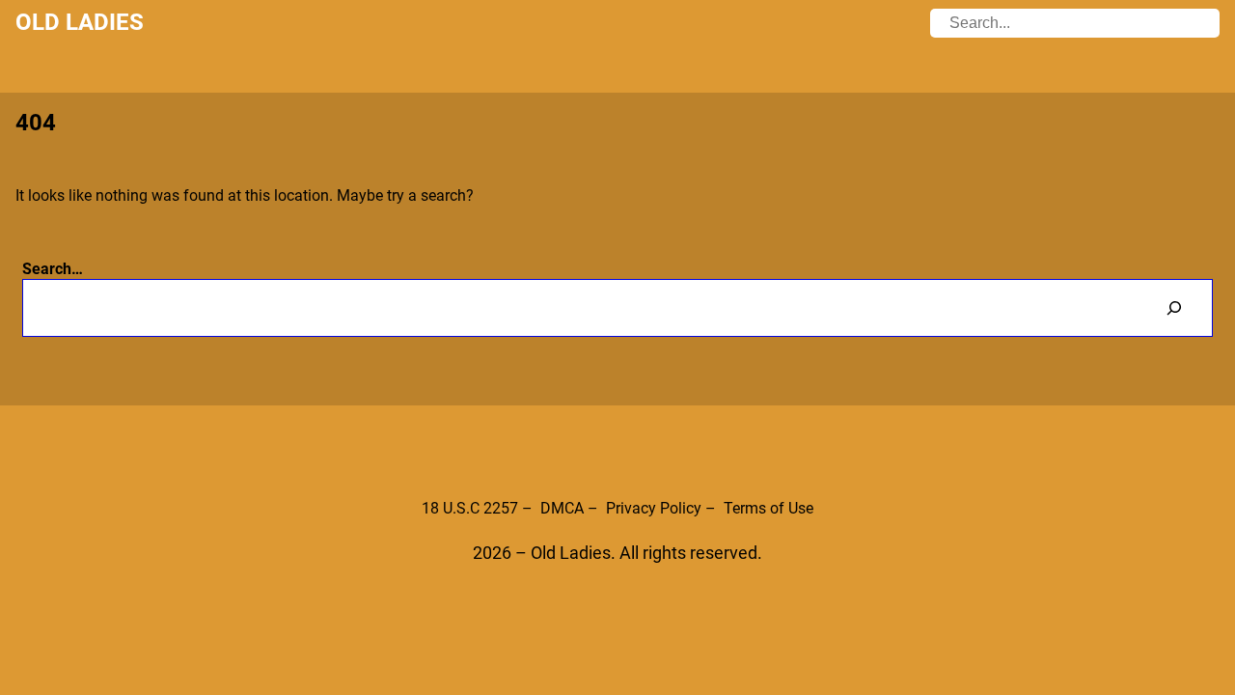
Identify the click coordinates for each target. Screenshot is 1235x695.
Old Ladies (79, 22)
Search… (52, 269)
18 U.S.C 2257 (470, 508)
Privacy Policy (653, 508)
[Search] (1173, 307)
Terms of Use (768, 508)
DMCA (562, 508)
